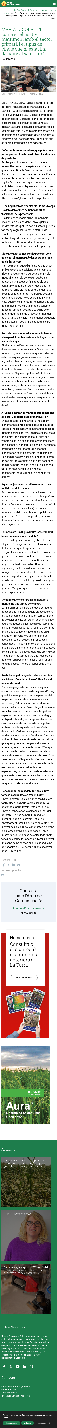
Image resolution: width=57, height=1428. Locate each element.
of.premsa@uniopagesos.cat (28, 908)
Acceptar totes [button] (11, 1423)
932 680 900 (28, 913)
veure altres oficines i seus (18, 1396)
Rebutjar (27, 1423)
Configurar (42, 1423)
